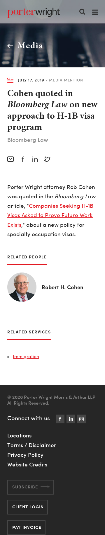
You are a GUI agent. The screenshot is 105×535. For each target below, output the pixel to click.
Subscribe (25, 487)
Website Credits (27, 464)
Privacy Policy (25, 454)
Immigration (26, 356)
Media (30, 45)
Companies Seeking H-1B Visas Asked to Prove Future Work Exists (50, 215)
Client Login (28, 507)
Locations (19, 435)
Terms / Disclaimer (31, 445)
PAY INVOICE (26, 527)
